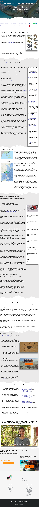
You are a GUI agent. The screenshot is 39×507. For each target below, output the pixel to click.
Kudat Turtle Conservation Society (26, 389)
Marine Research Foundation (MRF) (27, 388)
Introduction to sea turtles (4, 23)
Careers (23, 3)
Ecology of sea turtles (3, 25)
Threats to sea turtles (13, 23)
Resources (35, 3)
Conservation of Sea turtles (13, 25)
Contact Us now (34, 5)
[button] (29, 23)
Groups (13, 3)
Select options (9, 463)
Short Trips (9, 3)
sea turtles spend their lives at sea (11, 80)
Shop (32, 3)
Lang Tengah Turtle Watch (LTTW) (26, 391)
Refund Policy (22, 504)
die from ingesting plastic (33, 78)
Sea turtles (2, 34)
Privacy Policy (17, 504)
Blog (30, 5)
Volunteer (18, 3)
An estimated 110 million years (32, 114)
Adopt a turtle (21, 25)
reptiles (6, 62)
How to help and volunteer (22, 23)
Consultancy (28, 3)
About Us (4, 3)
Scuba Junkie (24, 390)
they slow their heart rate (32, 125)
